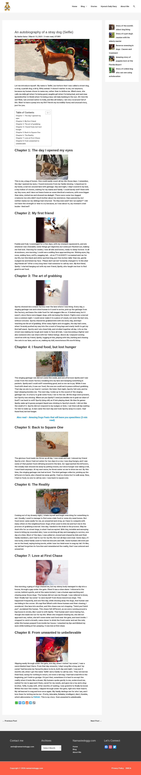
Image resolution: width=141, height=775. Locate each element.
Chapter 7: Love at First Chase (28, 138)
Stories (94, 6)
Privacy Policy (118, 768)
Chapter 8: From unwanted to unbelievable (27, 142)
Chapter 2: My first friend (26, 121)
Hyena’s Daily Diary (109, 6)
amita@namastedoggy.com (22, 746)
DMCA (128, 768)
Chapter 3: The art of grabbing (28, 124)
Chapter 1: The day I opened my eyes (28, 117)
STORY (57, 36)
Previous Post (9, 721)
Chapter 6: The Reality (24, 135)
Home (74, 6)
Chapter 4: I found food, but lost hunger (29, 128)
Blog (83, 6)
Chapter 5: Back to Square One (28, 132)
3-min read (49, 36)
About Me (125, 6)
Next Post (96, 721)
